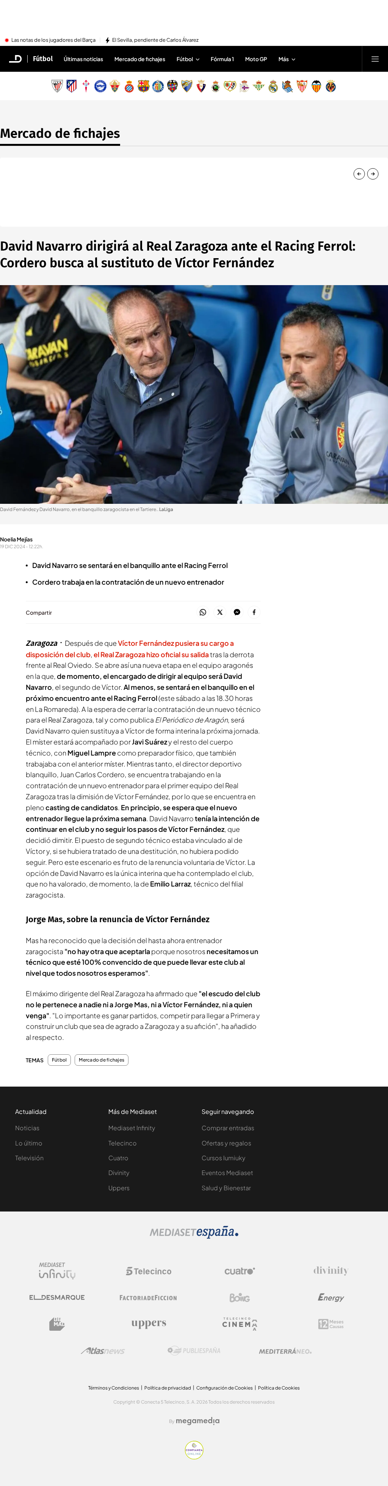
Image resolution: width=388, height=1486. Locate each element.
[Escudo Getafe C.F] (158, 86)
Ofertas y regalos (226, 1143)
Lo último (28, 1143)
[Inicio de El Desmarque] (15, 59)
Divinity (119, 1173)
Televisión (29, 1158)
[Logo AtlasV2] (103, 1350)
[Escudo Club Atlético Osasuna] (201, 86)
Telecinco (122, 1143)
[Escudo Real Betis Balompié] (258, 86)
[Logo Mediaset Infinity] (57, 1271)
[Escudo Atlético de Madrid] (71, 86)
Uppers (119, 1188)
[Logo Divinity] (331, 1271)
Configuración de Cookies (224, 1388)
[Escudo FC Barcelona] (143, 86)
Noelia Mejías (16, 539)
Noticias (27, 1128)
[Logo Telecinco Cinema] (239, 1324)
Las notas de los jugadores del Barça (53, 40)
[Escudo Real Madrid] (273, 86)
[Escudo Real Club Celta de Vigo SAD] (86, 86)
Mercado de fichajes (60, 133)
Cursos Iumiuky (224, 1158)
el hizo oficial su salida (151, 654)
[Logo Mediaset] (194, 1236)
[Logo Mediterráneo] (285, 1351)
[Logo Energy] (331, 1297)
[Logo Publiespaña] (194, 1350)
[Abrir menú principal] (375, 59)
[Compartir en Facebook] (254, 613)
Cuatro (118, 1158)
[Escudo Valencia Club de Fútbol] (316, 86)
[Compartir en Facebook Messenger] (237, 613)
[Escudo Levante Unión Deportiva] (172, 86)
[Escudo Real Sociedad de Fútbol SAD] (287, 86)
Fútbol (43, 58)
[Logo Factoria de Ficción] (148, 1297)
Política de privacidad (167, 1388)
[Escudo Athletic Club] (57, 86)
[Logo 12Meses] (331, 1324)
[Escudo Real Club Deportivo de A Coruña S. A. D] (244, 86)
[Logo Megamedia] (197, 1421)
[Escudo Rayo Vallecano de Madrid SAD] (230, 86)
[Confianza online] (194, 1457)
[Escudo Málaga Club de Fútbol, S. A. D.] (186, 86)
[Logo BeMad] (57, 1324)
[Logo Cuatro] (240, 1271)
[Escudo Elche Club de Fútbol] (114, 86)
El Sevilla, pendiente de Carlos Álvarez (155, 40)
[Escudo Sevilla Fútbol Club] (302, 86)
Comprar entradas (228, 1128)
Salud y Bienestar (226, 1188)
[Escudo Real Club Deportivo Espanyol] (129, 86)
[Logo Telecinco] (148, 1271)
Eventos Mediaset (227, 1173)
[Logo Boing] (240, 1297)
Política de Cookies (279, 1388)
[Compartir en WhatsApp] (203, 613)
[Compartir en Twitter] (220, 613)
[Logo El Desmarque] (57, 1297)
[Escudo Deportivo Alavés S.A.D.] (100, 86)
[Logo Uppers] (148, 1324)
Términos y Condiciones (113, 1388)
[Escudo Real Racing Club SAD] (215, 86)
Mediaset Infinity (131, 1128)
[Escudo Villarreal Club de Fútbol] (330, 86)
